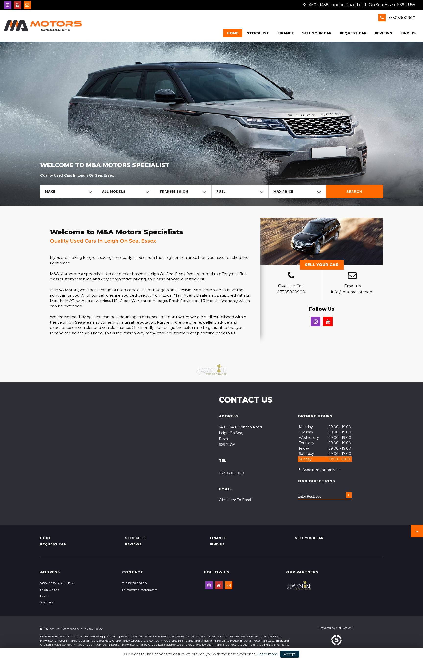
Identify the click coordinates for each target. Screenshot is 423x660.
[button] (417, 531)
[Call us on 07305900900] (291, 276)
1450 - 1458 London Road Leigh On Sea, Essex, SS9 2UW (360, 4)
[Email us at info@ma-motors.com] (27, 5)
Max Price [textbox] (283, 191)
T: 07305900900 (134, 583)
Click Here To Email (235, 500)
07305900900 (400, 17)
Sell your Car (316, 33)
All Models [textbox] (114, 191)
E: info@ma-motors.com (140, 589)
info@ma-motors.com (352, 292)
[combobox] (68, 191)
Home (232, 33)
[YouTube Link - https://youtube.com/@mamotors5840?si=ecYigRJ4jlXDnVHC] (17, 5)
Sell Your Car (322, 264)
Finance (285, 33)
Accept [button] (289, 654)
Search (354, 192)
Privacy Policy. (92, 629)
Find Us (408, 33)
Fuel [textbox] (221, 191)
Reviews (383, 33)
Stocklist (258, 33)
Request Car (353, 33)
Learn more (267, 654)
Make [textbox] (50, 191)
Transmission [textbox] (173, 191)
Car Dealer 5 (344, 628)
